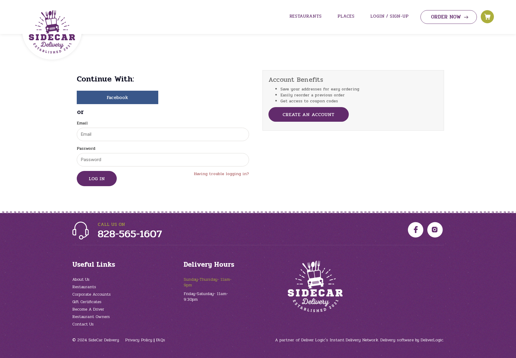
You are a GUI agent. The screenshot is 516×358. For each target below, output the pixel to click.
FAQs (160, 340)
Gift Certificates (87, 302)
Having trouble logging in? (221, 174)
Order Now (446, 17)
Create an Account (308, 114)
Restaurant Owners (91, 317)
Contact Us (83, 324)
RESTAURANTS (305, 16)
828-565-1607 (130, 234)
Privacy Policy (138, 340)
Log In (97, 178)
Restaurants (84, 287)
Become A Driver (88, 309)
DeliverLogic (432, 340)
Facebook (117, 97)
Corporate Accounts (91, 294)
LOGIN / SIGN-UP (389, 16)
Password (86, 149)
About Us (81, 279)
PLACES (345, 16)
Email (82, 123)
